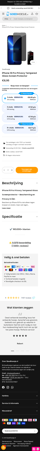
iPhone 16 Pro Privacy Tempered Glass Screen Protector (18, 27)
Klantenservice (7, 441)
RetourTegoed (28, 441)
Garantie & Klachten (8, 443)
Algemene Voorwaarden (21, 446)
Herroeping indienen (24, 443)
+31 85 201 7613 (15, 377)
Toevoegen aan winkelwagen (27, 170)
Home (3, 25)
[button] (36, 13)
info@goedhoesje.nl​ (13, 373)
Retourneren (18, 441)
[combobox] (20, 19)
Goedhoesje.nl (11, 438)
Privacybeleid (6, 446)
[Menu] (3, 13)
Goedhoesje (6, 69)
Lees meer (6, 208)
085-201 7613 (10, 375)
